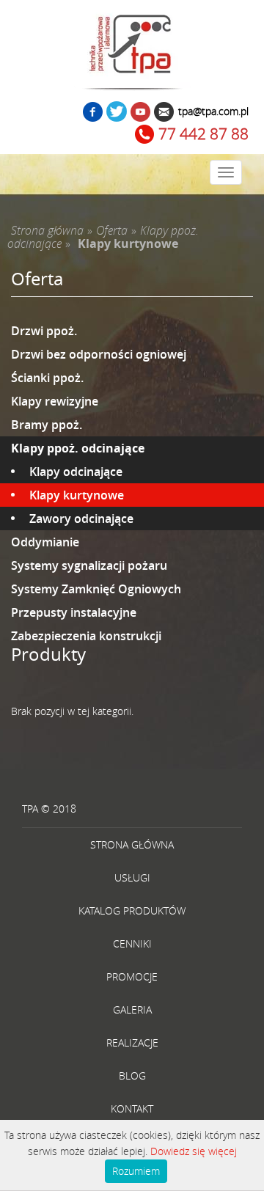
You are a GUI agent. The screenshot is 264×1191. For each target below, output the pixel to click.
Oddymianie (45, 542)
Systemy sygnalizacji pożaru (89, 565)
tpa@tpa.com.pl (213, 111)
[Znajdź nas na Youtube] (140, 113)
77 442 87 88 (203, 134)
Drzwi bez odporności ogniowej (98, 354)
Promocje (132, 976)
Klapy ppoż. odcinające (77, 448)
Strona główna (132, 844)
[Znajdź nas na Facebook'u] (93, 113)
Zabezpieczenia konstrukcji (86, 636)
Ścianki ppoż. (47, 378)
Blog (132, 1075)
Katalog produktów (132, 910)
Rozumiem (136, 1171)
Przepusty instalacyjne (73, 612)
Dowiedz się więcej (193, 1151)
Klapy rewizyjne (54, 401)
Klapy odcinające (75, 471)
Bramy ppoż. (46, 425)
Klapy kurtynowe (76, 495)
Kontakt (132, 1108)
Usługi (132, 877)
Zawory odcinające (81, 518)
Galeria (132, 1009)
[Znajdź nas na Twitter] (116, 113)
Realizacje (132, 1042)
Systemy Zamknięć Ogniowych (96, 589)
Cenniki (132, 943)
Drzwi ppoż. (44, 331)
